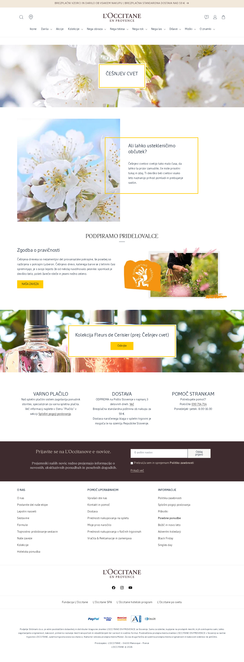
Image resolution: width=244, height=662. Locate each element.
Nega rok (138, 29)
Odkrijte (122, 345)
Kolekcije (73, 29)
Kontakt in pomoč (98, 505)
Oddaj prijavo (199, 453)
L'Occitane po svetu (169, 602)
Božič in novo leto (169, 525)
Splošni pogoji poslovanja (174, 505)
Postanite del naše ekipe (32, 505)
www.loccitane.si (74, 637)
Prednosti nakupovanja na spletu (108, 518)
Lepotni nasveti (26, 511)
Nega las (156, 29)
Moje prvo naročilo (99, 525)
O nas (20, 498)
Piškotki (163, 511)
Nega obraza (95, 29)
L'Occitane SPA (102, 602)
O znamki (205, 29)
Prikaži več (137, 470)
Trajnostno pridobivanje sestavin (37, 532)
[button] (21, 17)
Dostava (92, 511)
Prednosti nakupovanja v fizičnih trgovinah (114, 532)
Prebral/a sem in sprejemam (164, 463)
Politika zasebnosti (170, 498)
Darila (45, 29)
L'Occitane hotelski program (134, 602)
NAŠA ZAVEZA (30, 284)
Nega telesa (117, 29)
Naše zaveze (24, 538)
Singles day (165, 545)
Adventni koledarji (169, 532)
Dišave (173, 29)
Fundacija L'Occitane (75, 602)
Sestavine (23, 518)
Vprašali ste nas (97, 498)
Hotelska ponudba (28, 552)
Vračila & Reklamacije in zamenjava (109, 538)
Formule (22, 525)
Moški (188, 29)
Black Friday (165, 538)
